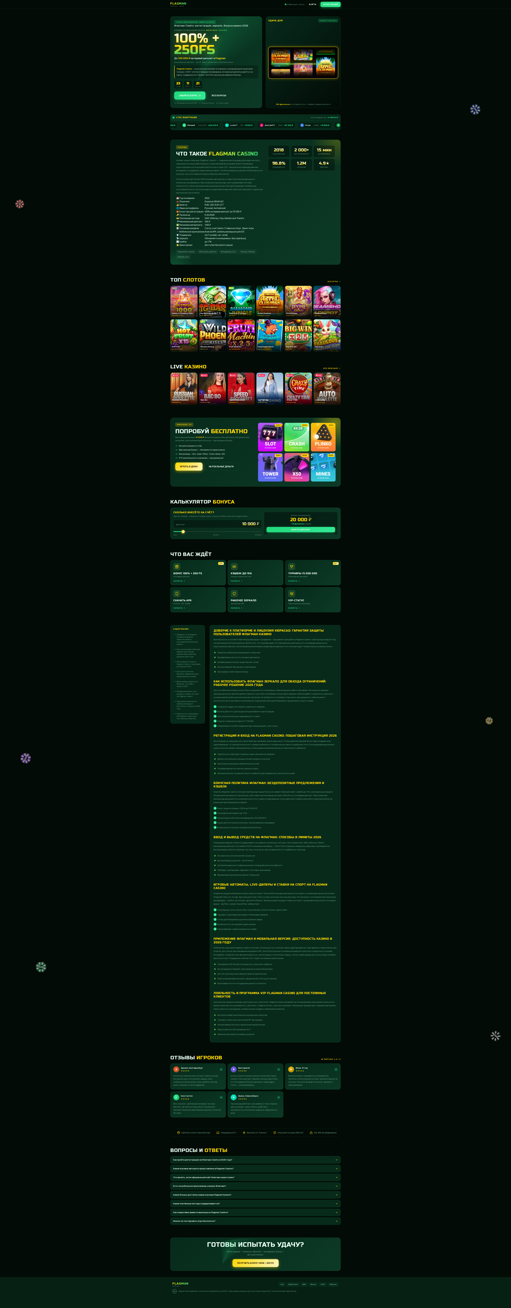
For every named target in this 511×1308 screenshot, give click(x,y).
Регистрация (330, 4)
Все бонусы (219, 95)
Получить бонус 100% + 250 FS (255, 1263)
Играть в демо (189, 466)
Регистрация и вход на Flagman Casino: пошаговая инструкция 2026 (188, 664)
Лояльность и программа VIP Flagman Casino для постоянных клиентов (187, 716)
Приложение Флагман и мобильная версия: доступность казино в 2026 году (188, 705)
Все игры (333, 281)
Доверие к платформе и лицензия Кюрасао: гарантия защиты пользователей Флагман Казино (187, 639)
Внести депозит (301, 529)
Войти (312, 4)
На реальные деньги (221, 466)
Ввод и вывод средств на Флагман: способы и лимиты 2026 (187, 683)
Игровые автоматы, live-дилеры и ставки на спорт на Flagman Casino (188, 693)
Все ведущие (330, 368)
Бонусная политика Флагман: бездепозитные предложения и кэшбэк (188, 673)
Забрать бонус (188, 95)
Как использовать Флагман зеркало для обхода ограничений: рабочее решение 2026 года (188, 653)
